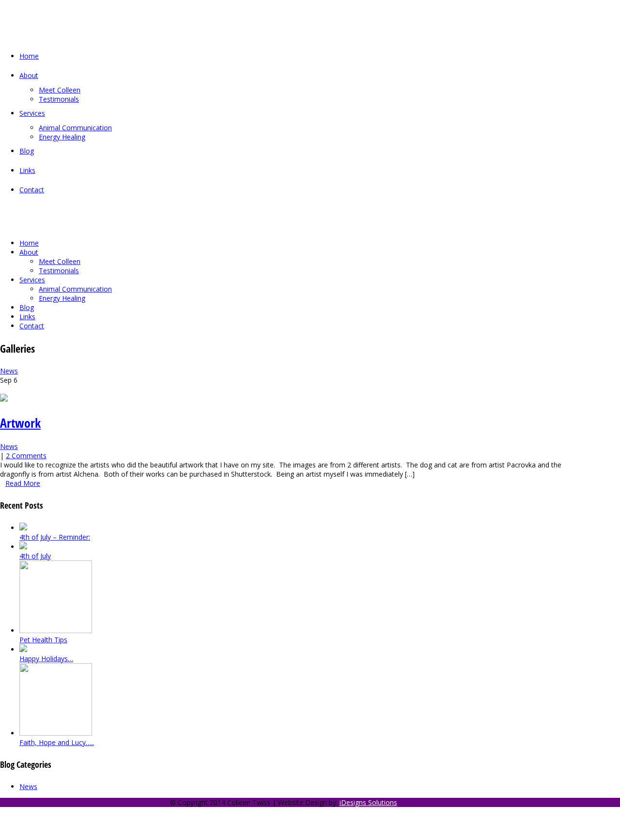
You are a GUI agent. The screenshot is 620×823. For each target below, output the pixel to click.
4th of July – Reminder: (54, 537)
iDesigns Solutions (368, 802)
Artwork (20, 423)
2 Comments (26, 455)
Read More (22, 483)
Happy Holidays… (46, 658)
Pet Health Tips (43, 639)
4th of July (35, 555)
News (9, 370)
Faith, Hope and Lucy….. (56, 742)
